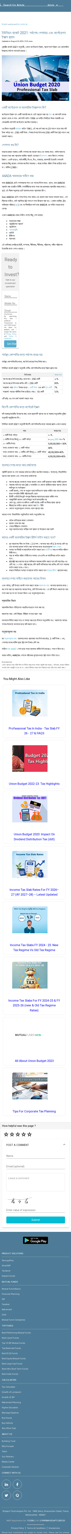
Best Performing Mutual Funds (16, 1332)
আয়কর (11, 24)
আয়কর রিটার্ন (51, 570)
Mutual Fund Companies (13, 1319)
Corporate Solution (10, 1467)
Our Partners (8, 1456)
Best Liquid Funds (10, 1338)
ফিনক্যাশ (5, 24)
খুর (16, 204)
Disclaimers (54, 1528)
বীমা (38, 505)
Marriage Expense (10, 1412)
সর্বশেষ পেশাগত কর (21, 24)
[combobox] (19, 6)
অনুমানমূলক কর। (11, 638)
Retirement (7, 1309)
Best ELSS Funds (10, 1353)
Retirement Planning (11, 1402)
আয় (50, 114)
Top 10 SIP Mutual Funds (13, 1343)
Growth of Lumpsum (11, 1392)
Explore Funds (8, 1276)
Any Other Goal (9, 1428)
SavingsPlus (8, 1260)
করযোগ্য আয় (44, 585)
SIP (3, 1299)
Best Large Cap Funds (12, 1363)
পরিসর (15, 387)
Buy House (7, 1418)
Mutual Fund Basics (11, 1289)
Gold (4, 1314)
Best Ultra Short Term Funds (15, 1369)
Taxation (6, 1304)
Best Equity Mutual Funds (14, 1358)
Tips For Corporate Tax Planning (34, 1111)
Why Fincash (8, 1446)
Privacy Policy (11, 334)
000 (56, 439)
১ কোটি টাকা (32, 387)
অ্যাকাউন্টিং (13, 229)
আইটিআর (48, 549)
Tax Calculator (8, 1387)
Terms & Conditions (36, 1528)
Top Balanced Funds (11, 1348)
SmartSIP (6, 1265)
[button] (35, 1145)
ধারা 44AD (12, 648)
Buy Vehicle (7, 1423)
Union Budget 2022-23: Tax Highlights (34, 784)
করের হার (58, 374)
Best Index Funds (10, 1374)
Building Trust (8, 1441)
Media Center (8, 1461)
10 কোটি (48, 387)
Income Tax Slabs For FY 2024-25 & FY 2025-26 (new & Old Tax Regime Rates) (34, 1005)
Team (4, 1451)
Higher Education (10, 1407)
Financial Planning (10, 1294)
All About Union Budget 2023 (34, 1061)
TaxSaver (6, 1270)
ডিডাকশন (43, 155)
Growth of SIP (8, 1397)
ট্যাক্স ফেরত (56, 546)
